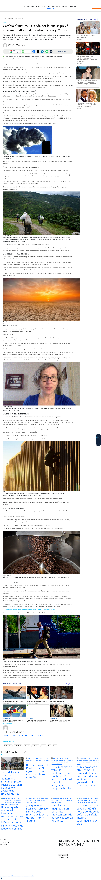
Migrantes (19, 18)
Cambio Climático (18, 745)
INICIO (4, 18)
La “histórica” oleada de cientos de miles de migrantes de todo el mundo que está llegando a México (30, 609)
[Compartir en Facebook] (33, 51)
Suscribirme (62, 855)
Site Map (29, 876)
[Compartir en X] (38, 51)
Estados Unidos (35, 745)
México (49, 745)
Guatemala (11, 18)
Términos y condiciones (19, 876)
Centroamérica (27, 745)
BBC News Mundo (13, 44)
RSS (33, 876)
